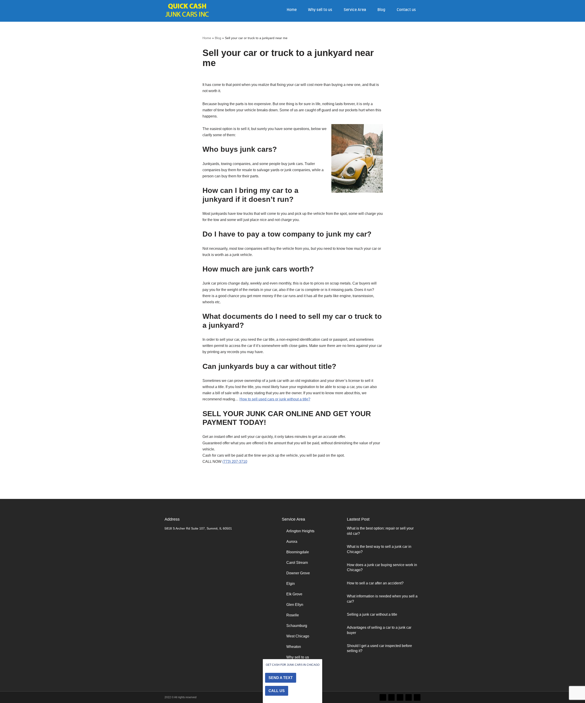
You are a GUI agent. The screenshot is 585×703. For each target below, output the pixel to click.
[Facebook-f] (391, 697)
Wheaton (293, 647)
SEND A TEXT (281, 678)
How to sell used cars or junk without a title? (274, 399)
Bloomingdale (297, 552)
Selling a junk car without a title (372, 614)
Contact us (406, 10)
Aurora (291, 541)
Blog (381, 10)
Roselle (292, 615)
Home (292, 10)
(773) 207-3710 (234, 461)
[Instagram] (400, 697)
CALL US (277, 691)
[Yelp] (417, 697)
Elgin (290, 584)
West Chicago (297, 636)
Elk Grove (294, 594)
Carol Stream (297, 563)
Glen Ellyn (294, 605)
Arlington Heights (300, 531)
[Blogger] (408, 697)
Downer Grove (298, 573)
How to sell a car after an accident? (375, 583)
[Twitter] (383, 697)
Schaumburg (296, 626)
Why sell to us (320, 10)
